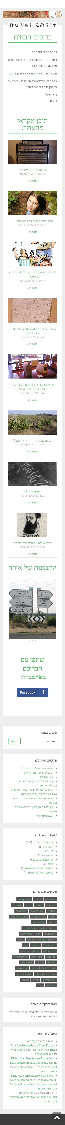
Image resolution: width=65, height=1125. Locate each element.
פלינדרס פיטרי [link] (48, 968)
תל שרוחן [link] (51, 985)
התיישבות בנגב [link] (44, 859)
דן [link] (52, 851)
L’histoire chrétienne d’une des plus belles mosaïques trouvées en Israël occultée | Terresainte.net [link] (33, 1062)
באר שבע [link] (51, 905)
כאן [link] (35, 73)
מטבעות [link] (35, 945)
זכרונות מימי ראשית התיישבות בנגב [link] (39, 928)
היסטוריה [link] (47, 855)
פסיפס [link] (35, 968)
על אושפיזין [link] (46, 777)
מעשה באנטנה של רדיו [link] (32, 170)
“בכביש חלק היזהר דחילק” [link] (38, 772)
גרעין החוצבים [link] (37, 910)
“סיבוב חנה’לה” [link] (32, 492)
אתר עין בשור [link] (24, 899)
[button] (55, 634)
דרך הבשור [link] (21, 910)
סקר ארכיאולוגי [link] (20, 956)
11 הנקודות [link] (50, 899)
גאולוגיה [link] (51, 910)
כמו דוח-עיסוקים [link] (47, 1088)
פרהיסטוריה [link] (22, 968)
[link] (32, 14)
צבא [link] (53, 974)
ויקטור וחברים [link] (49, 1071)
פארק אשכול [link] (26, 962)
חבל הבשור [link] (50, 933)
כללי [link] (50, 864)
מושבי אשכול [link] (49, 945)
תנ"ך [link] (40, 985)
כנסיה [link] (20, 939)
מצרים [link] (36, 951)
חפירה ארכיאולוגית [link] (46, 939)
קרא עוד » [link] (32, 180)
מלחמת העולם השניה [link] (40, 872)
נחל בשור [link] (24, 951)
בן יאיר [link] (28, 905)
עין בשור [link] (51, 962)
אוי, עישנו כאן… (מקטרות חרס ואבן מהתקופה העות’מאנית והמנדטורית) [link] (33, 1097)
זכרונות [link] (52, 922)
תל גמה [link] (25, 979)
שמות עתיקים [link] (49, 979)
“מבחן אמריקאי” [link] (44, 815)
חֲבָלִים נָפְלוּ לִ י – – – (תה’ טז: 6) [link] (32, 440)
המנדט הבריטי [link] (38, 916)
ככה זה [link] (30, 939)
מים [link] (25, 945)
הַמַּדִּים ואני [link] (31, 1041)
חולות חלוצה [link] (26, 933)
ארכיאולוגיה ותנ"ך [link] (43, 842)
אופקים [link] (37, 899)
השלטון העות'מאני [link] (19, 916)
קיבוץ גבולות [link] (41, 974)
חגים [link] (38, 933)
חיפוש (14, 741)
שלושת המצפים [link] (24, 974)
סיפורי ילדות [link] (36, 956)
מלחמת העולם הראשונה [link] (39, 868)
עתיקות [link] (40, 962)
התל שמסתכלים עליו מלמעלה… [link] (32, 221)
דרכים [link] (52, 916)
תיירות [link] (36, 979)
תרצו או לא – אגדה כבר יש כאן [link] (32, 543)
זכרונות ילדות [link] (38, 922)
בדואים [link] (39, 905)
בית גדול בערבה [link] (44, 1054)
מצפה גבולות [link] (49, 951)
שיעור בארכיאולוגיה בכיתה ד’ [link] (36, 768)
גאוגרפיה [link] (48, 846)
